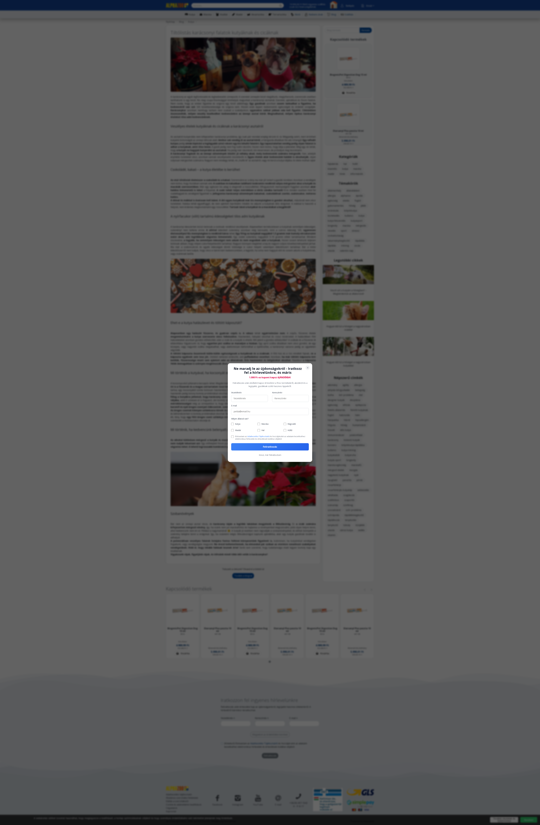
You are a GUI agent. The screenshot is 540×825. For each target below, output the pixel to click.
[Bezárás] (307, 367)
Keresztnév (277, 392)
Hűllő (290, 430)
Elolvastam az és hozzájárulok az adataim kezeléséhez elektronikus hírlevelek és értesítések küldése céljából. (270, 437)
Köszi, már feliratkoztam (270, 455)
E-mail (234, 405)
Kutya (237, 424)
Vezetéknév (236, 392)
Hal (262, 430)
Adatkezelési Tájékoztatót (258, 436)
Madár (238, 430)
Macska (264, 424)
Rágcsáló (292, 424)
